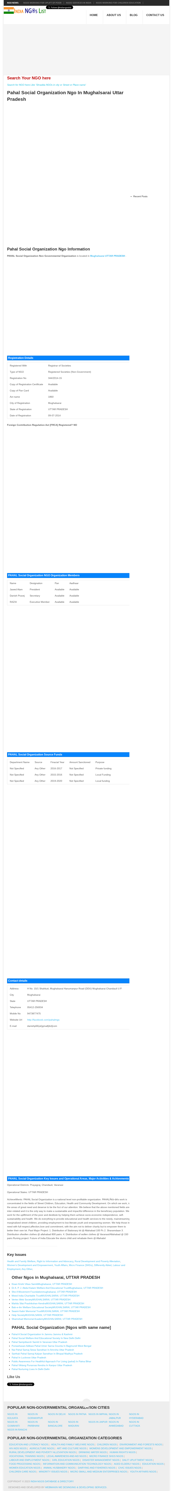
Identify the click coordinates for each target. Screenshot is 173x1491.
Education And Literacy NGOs (28, 1444)
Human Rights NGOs (122, 1452)
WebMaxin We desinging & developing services (76, 1487)
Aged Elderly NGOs (126, 1464)
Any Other (27, 1269)
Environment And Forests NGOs (141, 1444)
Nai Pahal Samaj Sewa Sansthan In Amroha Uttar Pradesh (43, 1349)
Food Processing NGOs (24, 1464)
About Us (114, 15)
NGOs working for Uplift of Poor (42, 3)
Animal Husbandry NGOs (59, 1467)
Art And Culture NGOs (71, 1448)
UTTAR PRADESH (115, 256)
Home (94, 15)
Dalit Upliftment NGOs (137, 1460)
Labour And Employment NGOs (29, 1460)
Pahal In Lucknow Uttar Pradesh (29, 1357)
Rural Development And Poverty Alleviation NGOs (42, 1452)
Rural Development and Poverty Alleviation (97, 1261)
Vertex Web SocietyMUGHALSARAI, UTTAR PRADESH (41, 1299)
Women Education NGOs (24, 1467)
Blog (134, 15)
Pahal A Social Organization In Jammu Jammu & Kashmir (42, 1334)
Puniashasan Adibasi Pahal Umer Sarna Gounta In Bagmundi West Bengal (51, 1346)
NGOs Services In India (78, 3)
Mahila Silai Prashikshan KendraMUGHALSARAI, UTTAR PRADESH (48, 1303)
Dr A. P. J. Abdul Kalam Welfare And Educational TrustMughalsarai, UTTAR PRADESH (57, 1288)
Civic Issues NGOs (129, 1467)
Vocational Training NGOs (26, 1456)
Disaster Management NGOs (100, 1460)
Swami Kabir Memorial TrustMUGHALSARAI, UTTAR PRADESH (46, 1311)
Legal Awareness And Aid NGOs (66, 1456)
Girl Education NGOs (65, 1460)
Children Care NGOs (22, 1471)
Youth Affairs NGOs (143, 1471)
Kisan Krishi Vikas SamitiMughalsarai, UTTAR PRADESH (42, 1284)
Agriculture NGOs (42, 1448)
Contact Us (155, 15)
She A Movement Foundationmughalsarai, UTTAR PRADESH (44, 1291)
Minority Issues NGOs (53, 1471)
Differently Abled (103, 1265)
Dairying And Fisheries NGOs (96, 1467)
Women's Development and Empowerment (30, 1265)
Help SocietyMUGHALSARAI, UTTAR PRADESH (37, 1315)
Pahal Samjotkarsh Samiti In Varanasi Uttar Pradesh (39, 1342)
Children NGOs (107, 1444)
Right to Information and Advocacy (55, 1261)
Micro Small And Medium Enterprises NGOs (98, 1471)
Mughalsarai (97, 256)
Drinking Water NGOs (93, 1452)
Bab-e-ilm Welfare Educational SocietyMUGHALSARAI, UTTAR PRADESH (51, 1307)
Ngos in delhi (57, 1414)
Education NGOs (153, 1464)
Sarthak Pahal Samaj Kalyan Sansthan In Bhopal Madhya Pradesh (47, 1353)
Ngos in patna (77, 1414)
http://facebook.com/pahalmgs (43, 1019)
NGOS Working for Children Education (118, 3)
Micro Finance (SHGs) (81, 1265)
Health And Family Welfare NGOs (72, 1444)
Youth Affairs (61, 1265)
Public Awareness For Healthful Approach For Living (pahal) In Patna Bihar (51, 1361)
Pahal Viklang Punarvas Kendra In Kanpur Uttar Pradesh (42, 1365)
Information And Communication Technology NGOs (77, 1464)
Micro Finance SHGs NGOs (106, 1456)
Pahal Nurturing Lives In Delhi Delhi (31, 1369)
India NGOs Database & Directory (52, 1481)
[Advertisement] (88, 47)
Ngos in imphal (98, 1414)
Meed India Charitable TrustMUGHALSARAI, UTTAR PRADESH (45, 1295)
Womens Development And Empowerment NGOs (120, 1448)
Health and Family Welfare (21, 1261)
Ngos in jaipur (98, 1422)
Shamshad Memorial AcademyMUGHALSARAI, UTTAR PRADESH (47, 1319)
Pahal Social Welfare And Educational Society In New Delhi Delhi (46, 1338)
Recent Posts (140, 196)
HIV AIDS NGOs (18, 1448)
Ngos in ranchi (17, 1429)
